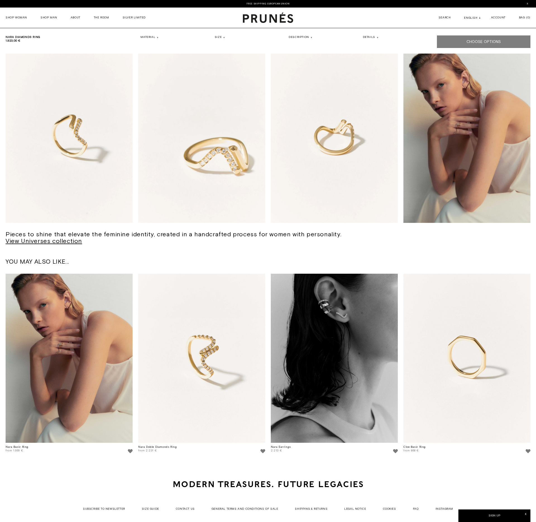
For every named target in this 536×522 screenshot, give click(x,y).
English (470, 18)
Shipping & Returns (311, 509)
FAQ (416, 509)
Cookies (389, 509)
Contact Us (185, 509)
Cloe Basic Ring (414, 447)
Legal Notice (355, 509)
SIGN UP (494, 516)
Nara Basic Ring (17, 447)
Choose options (483, 41)
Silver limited (134, 18)
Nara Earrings (281, 447)
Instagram (444, 509)
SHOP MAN (48, 18)
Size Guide (150, 509)
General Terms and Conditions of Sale (245, 509)
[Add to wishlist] (130, 452)
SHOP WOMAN (16, 18)
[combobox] (470, 18)
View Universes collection (44, 241)
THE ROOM (101, 18)
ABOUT (75, 18)
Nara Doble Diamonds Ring (157, 447)
